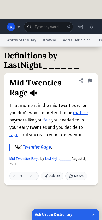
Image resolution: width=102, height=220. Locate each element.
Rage (46, 147)
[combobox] (48, 27)
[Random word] (68, 27)
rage (13, 134)
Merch (79, 176)
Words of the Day (21, 40)
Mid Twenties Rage (24, 158)
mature (80, 112)
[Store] (80, 27)
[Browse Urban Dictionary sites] (13, 27)
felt (46, 120)
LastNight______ (58, 158)
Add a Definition (77, 40)
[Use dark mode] (91, 27)
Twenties (31, 147)
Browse (49, 40)
